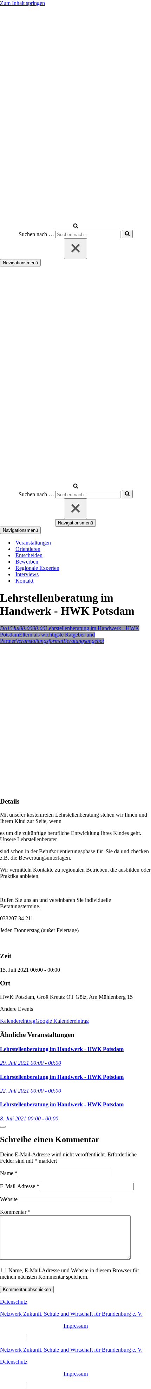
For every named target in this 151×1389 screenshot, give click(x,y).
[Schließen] (75, 248)
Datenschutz (13, 1302)
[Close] (3, 1127)
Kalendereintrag (17, 1021)
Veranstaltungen (33, 543)
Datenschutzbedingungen (56, 1338)
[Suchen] (75, 226)
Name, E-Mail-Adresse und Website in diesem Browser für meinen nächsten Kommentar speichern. (69, 1273)
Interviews (27, 574)
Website (9, 1199)
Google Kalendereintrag (62, 1021)
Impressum (76, 1326)
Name (9, 1173)
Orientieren (27, 549)
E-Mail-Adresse (19, 1186)
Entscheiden (28, 555)
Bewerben (26, 562)
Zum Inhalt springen (22, 3)
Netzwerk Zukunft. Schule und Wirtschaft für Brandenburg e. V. (71, 1314)
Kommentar (15, 1212)
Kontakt (24, 581)
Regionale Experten (37, 568)
